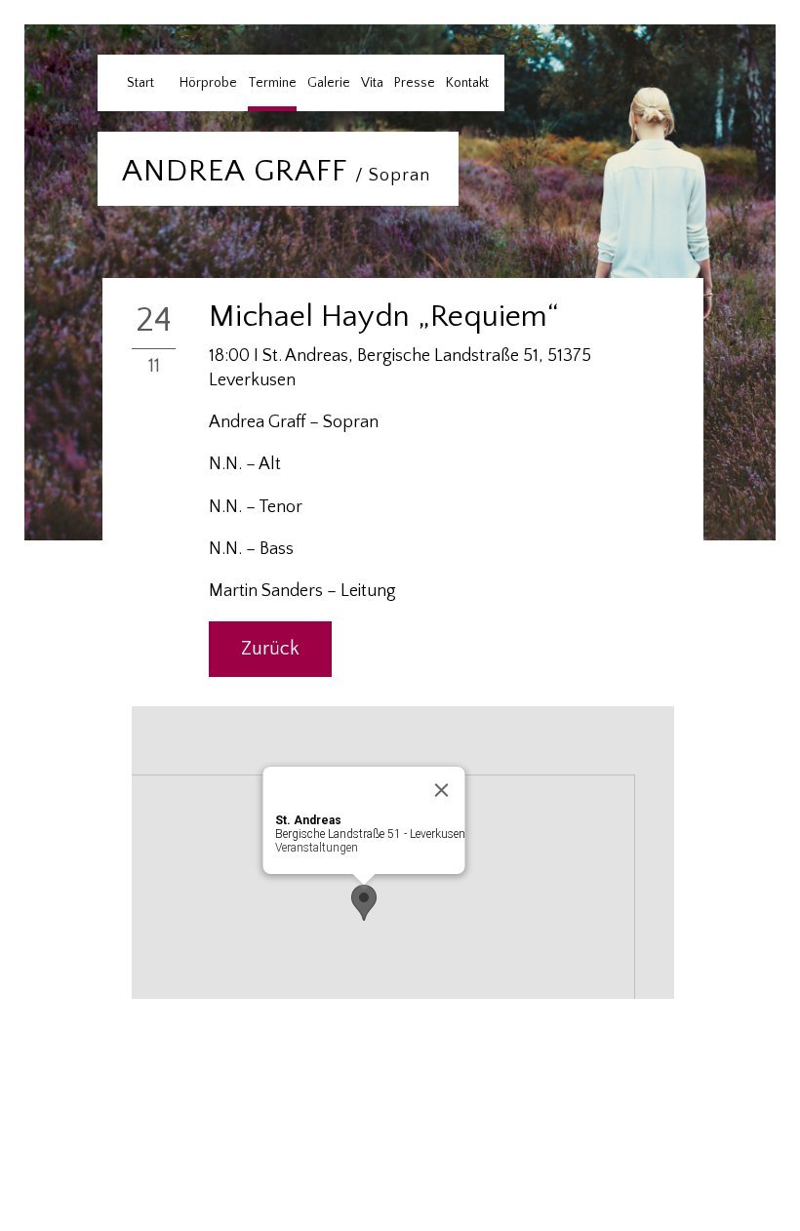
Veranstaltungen (316, 847)
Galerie (328, 83)
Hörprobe (208, 83)
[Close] (442, 790)
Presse (414, 83)
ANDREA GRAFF (276, 171)
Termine (272, 83)
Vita (372, 83)
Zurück (270, 648)
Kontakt (467, 83)
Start (140, 83)
